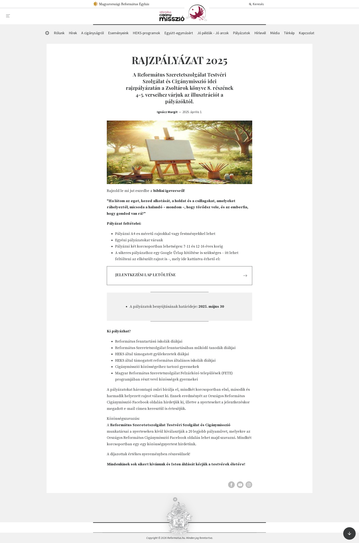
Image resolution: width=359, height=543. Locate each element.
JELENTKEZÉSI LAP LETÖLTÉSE (145, 274)
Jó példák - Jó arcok (213, 33)
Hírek (184, 13)
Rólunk (59, 33)
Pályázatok (241, 33)
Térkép (289, 33)
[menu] (8, 16)
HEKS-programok (146, 33)
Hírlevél (260, 33)
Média (275, 33)
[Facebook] (231, 484)
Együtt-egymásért (178, 33)
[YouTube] (240, 484)
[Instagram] (249, 484)
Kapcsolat (306, 33)
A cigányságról (92, 33)
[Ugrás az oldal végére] (349, 533)
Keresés (258, 4)
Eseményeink (118, 33)
